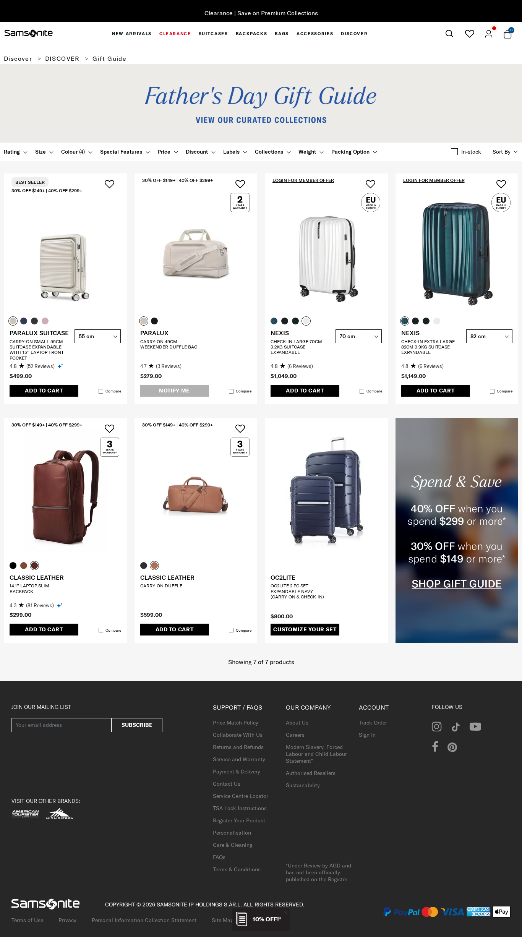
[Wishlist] (469, 33)
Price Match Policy (235, 722)
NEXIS (280, 333)
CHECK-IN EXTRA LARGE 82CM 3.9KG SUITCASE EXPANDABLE (428, 347)
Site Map (222, 920)
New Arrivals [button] (132, 33)
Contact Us (226, 783)
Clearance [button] (175, 33)
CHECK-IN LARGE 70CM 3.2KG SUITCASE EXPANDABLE (296, 347)
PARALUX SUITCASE (39, 333)
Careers (295, 734)
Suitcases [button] (213, 33)
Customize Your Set (305, 629)
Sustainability (303, 785)
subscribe (137, 724)
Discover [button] (354, 33)
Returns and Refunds (238, 747)
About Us (297, 722)
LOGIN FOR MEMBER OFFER (303, 180)
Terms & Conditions (237, 869)
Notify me (174, 390)
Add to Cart (44, 390)
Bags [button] (282, 33)
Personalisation (232, 832)
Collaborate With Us (238, 734)
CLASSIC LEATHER (37, 577)
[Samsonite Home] (29, 33)
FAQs (219, 857)
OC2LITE (283, 577)
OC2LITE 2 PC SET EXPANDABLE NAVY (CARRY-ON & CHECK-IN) (297, 591)
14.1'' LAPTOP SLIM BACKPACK (29, 588)
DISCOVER (62, 58)
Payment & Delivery (236, 771)
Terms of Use (27, 920)
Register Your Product (239, 820)
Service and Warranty (239, 759)
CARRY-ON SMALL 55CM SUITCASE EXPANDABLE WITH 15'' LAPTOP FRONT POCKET (37, 350)
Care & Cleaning (232, 844)
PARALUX (154, 333)
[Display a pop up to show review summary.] (61, 365)
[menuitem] (132, 33)
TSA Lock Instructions (240, 808)
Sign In (367, 734)
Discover (18, 58)
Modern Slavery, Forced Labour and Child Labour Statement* (316, 754)
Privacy (67, 920)
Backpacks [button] (251, 33)
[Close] (286, 912)
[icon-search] (449, 34)
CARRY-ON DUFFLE (161, 585)
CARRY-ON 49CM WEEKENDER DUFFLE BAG (169, 344)
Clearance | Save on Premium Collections (261, 13)
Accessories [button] (315, 33)
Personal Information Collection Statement (144, 920)
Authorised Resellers (311, 773)
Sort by (502, 151)
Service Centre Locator (240, 796)
